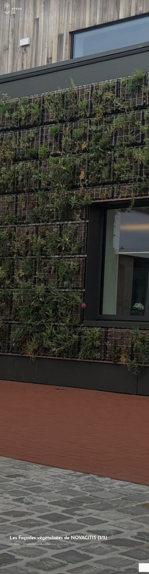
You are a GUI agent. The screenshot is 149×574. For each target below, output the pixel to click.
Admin (16, 543)
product (40, 543)
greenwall (32, 543)
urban (47, 543)
